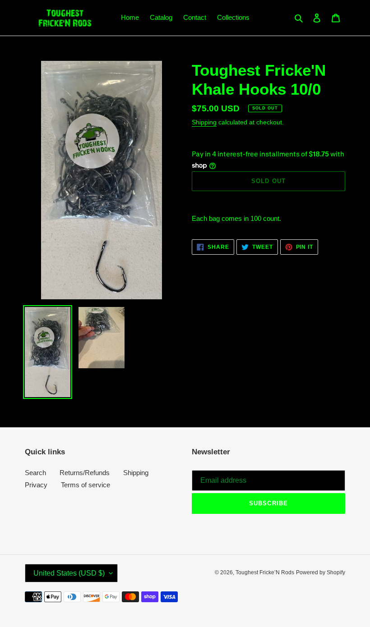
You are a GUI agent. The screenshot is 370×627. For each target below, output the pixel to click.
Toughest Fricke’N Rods (265, 572)
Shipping (204, 122)
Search (35, 472)
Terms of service (85, 485)
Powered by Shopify (320, 572)
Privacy (36, 485)
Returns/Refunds (85, 472)
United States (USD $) (69, 573)
